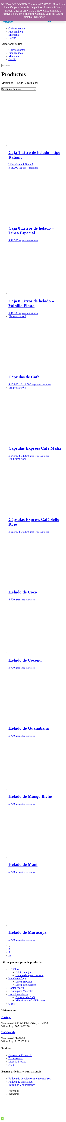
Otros (11, 1003)
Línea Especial (23, 981)
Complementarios (18, 994)
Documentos (15, 1058)
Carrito (12, 37)
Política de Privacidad (20, 1081)
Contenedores (16, 987)
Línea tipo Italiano (25, 984)
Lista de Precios (17, 1061)
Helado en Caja (17, 978)
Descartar (39, 16)
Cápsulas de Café (25, 997)
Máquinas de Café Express (30, 1000)
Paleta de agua (23, 972)
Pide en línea (15, 31)
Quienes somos (16, 28)
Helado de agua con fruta (29, 975)
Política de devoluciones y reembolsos (29, 1078)
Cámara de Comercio (20, 1055)
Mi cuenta (14, 34)
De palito (13, 968)
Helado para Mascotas (20, 991)
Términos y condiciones (21, 1084)
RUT (11, 1064)
